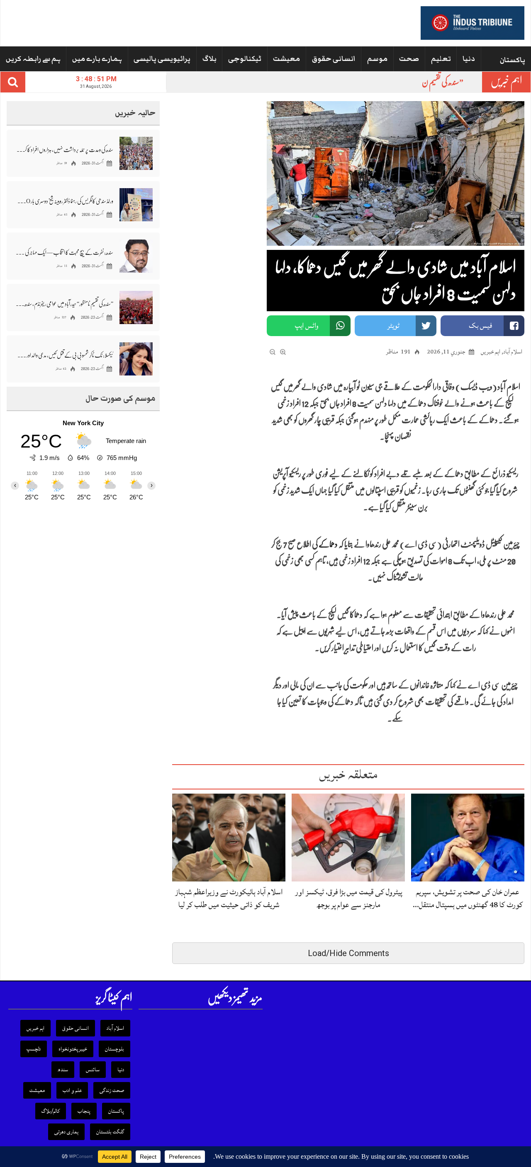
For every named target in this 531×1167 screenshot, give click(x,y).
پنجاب (84, 1111)
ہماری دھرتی (66, 1131)
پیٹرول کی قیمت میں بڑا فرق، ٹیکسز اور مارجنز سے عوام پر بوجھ (348, 898)
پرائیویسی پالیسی (162, 58)
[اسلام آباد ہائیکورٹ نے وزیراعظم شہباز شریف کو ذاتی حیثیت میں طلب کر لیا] (228, 837)
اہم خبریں (490, 352)
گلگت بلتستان (110, 1131)
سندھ (63, 1069)
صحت (409, 58)
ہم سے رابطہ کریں (33, 58)
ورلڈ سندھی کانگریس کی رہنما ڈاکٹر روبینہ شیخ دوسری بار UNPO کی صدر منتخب (64, 201)
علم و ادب (72, 1090)
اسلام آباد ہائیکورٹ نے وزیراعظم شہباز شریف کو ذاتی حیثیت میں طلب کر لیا (229, 898)
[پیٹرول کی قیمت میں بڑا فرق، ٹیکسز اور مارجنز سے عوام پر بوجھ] (348, 837)
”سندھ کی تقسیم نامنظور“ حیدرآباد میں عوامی (413, 82)
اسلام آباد (512, 352)
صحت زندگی (112, 1090)
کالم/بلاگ (50, 1111)
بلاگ (209, 58)
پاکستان (512, 60)
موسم (377, 58)
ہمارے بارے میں (97, 58)
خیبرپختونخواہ (72, 1049)
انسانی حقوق (334, 58)
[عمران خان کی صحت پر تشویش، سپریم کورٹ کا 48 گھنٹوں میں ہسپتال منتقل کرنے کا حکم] (467, 837)
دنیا (469, 58)
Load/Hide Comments (348, 953)
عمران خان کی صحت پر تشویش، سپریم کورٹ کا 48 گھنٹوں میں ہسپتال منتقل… (468, 898)
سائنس (93, 1069)
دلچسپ (34, 1049)
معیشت (286, 58)
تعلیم (441, 58)
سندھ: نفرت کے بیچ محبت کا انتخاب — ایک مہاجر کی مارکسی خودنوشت (64, 252)
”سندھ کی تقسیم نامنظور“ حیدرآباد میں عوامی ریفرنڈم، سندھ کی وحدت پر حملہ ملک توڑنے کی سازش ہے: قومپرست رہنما (64, 303)
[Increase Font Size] (283, 351)
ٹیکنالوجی (244, 58)
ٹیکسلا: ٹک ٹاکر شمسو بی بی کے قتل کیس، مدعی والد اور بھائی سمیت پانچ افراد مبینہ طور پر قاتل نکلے (64, 355)
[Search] (12, 82)
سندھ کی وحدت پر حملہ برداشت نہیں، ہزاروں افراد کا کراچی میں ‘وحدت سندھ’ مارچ (64, 149)
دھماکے (328, 544)
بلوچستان (114, 1049)
